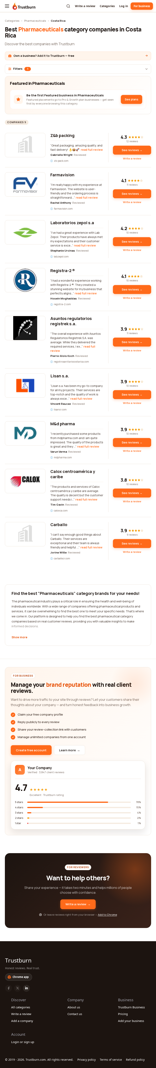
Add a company (22, 1021)
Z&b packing (62, 135)
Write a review (85, 6)
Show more (19, 637)
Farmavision (62, 175)
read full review (92, 150)
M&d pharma (62, 423)
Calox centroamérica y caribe (72, 474)
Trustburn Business (131, 1007)
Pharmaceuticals (35, 21)
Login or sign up (22, 1042)
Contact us (74, 1014)
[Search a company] (68, 6)
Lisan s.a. (59, 376)
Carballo (58, 524)
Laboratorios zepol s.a (72, 222)
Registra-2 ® (62, 270)
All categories (20, 1007)
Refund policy (135, 1060)
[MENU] (7, 6)
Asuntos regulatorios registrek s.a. (71, 321)
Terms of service (111, 1060)
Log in (123, 6)
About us (73, 1007)
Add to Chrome (107, 914)
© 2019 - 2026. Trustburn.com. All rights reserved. (39, 1060)
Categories (107, 6)
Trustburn (18, 960)
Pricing (123, 1014)
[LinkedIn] (26, 988)
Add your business (131, 1021)
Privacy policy (86, 1060)
